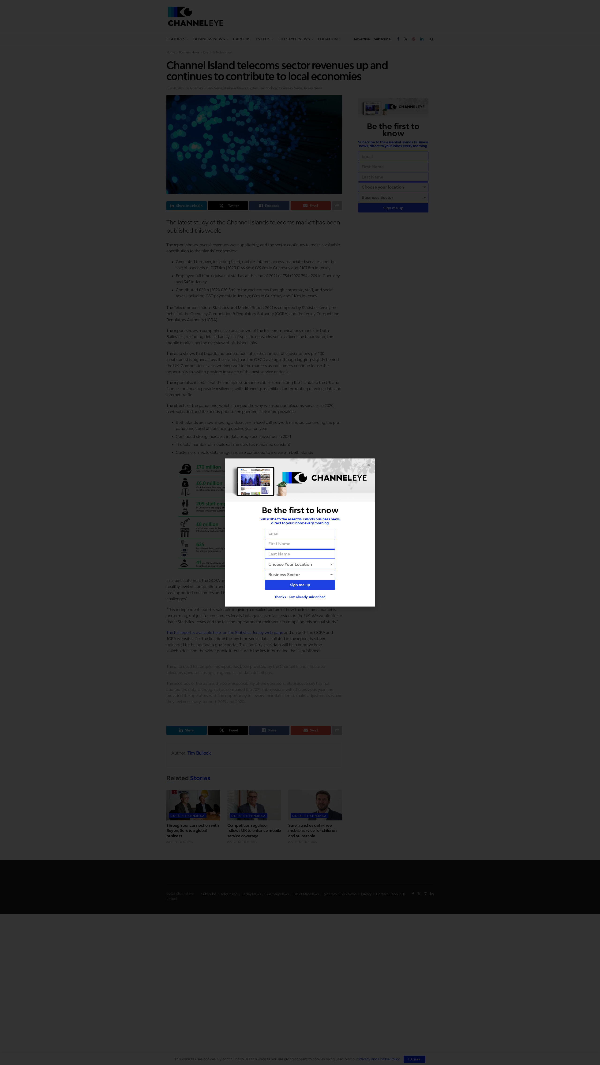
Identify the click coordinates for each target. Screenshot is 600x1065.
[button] (368, 465)
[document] (300, 532)
